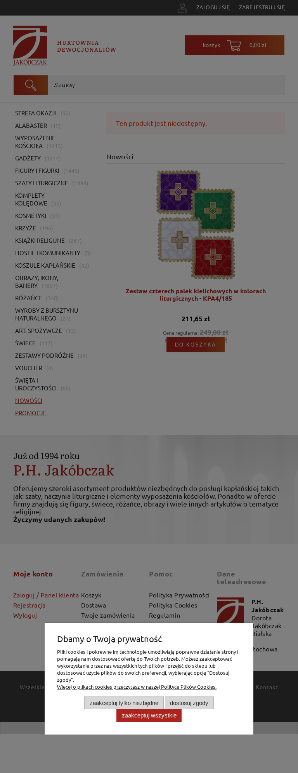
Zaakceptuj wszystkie (149, 715)
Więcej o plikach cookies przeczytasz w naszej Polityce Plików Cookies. (137, 686)
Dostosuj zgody (189, 703)
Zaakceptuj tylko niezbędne (124, 703)
